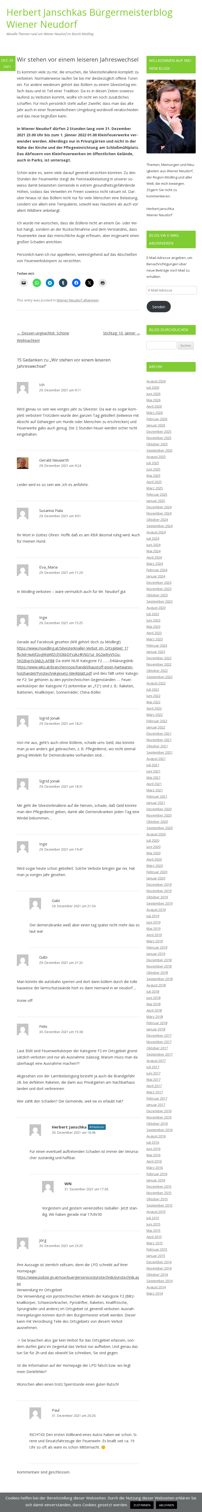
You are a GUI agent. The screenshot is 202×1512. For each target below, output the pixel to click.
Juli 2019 (153, 916)
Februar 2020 (157, 872)
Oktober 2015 (157, 1199)
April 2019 (154, 934)
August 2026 (156, 381)
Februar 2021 (157, 796)
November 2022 (159, 664)
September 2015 (160, 1205)
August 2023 (156, 607)
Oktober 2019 (157, 897)
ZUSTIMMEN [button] (141, 1505)
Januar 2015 (156, 1255)
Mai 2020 (153, 853)
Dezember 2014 (159, 1262)
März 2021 (155, 790)
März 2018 (155, 1016)
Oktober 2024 (157, 519)
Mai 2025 (153, 475)
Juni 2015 (153, 1224)
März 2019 (155, 941)
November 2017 (159, 1041)
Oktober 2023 (157, 595)
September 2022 (160, 676)
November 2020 (159, 815)
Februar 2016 (157, 1173)
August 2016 (156, 1136)
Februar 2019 (157, 947)
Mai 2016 (153, 1155)
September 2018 (160, 978)
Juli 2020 (153, 840)
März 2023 (155, 639)
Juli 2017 (153, 1067)
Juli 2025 (153, 463)
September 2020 (160, 827)
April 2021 (154, 783)
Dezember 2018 (159, 960)
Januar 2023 (156, 651)
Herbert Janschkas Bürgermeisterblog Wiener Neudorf (89, 18)
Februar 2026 (157, 419)
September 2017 (160, 1054)
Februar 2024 (157, 570)
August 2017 (156, 1060)
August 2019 (156, 909)
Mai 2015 (153, 1230)
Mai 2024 (153, 551)
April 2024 (154, 557)
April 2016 (154, 1161)
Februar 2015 (157, 1249)
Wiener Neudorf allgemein (78, 300)
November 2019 (159, 890)
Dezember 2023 (159, 582)
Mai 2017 (153, 1079)
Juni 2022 (153, 695)
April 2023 (154, 632)
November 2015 (159, 1192)
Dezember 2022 (159, 658)
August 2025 (156, 456)
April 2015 (154, 1236)
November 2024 (159, 513)
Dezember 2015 (159, 1186)
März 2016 (155, 1167)
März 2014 (155, 1293)
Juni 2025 (153, 469)
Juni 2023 (153, 620)
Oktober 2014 (157, 1274)
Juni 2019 (153, 922)
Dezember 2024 (159, 507)
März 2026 (155, 412)
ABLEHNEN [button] (166, 1505)
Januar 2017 (156, 1104)
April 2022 (154, 708)
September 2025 (160, 450)
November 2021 (159, 739)
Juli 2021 (153, 765)
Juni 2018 (153, 997)
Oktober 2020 (157, 821)
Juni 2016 (153, 1148)
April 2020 (154, 859)
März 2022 (155, 714)
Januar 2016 (156, 1180)
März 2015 (155, 1243)
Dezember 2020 (159, 809)
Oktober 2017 (157, 1048)
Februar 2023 (157, 645)
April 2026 (154, 406)
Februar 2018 (157, 1022)
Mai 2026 (153, 400)
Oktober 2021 (157, 746)
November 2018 (159, 966)
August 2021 (156, 758)
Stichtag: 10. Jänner (121, 333)
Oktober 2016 (157, 1123)
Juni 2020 (153, 846)
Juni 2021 (153, 771)
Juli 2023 (153, 614)
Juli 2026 (153, 387)
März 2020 (155, 865)
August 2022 (156, 683)
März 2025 (155, 488)
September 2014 (160, 1280)
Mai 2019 (153, 928)
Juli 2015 (153, 1218)
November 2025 (159, 437)
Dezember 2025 (159, 431)
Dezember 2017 (159, 1035)
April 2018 (154, 1010)
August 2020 (156, 834)
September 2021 (160, 752)
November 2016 (159, 1117)
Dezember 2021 (159, 733)
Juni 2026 (153, 393)
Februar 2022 (157, 721)
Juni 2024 (153, 544)
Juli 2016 (153, 1142)
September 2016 (160, 1129)
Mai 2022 (153, 702)
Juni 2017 (153, 1073)
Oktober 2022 (157, 670)
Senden (158, 306)
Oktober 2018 (157, 972)
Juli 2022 (153, 689)
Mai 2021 (153, 777)
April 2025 (154, 481)
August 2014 (156, 1287)
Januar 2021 (156, 802)
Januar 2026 (156, 425)
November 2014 (159, 1268)
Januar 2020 (156, 878)
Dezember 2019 (159, 884)
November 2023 (159, 588)
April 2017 (154, 1085)
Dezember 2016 (159, 1111)
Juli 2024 (153, 538)
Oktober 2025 (157, 444)
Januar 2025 (156, 500)
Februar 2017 (157, 1098)
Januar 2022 (156, 727)
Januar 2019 (156, 953)
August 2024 (156, 532)
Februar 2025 (157, 494)
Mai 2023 (153, 626)
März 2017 (155, 1092)
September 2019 (160, 903)
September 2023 (160, 601)
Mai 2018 (153, 1004)
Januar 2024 (156, 576)
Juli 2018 (153, 991)
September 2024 (160, 525)
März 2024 (155, 563)
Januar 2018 (156, 1029)
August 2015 (156, 1211)
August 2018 (156, 985)
